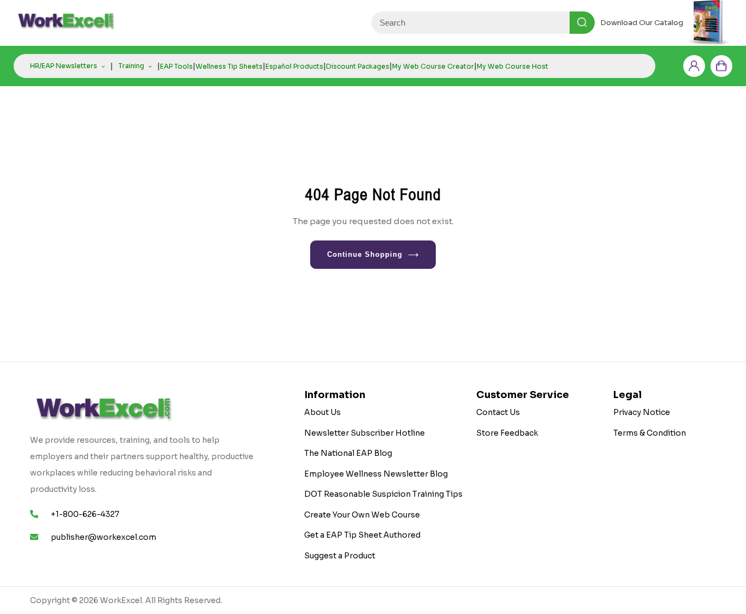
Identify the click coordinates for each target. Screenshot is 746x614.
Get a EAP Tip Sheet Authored (362, 535)
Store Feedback (507, 433)
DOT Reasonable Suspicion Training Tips (383, 494)
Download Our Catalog (641, 22)
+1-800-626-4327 (85, 514)
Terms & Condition (649, 433)
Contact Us (498, 412)
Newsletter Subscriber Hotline (364, 433)
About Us (322, 412)
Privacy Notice (641, 412)
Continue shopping (365, 254)
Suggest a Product (339, 556)
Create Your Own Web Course (362, 515)
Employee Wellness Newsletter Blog (376, 474)
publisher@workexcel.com (103, 537)
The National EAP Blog (348, 453)
